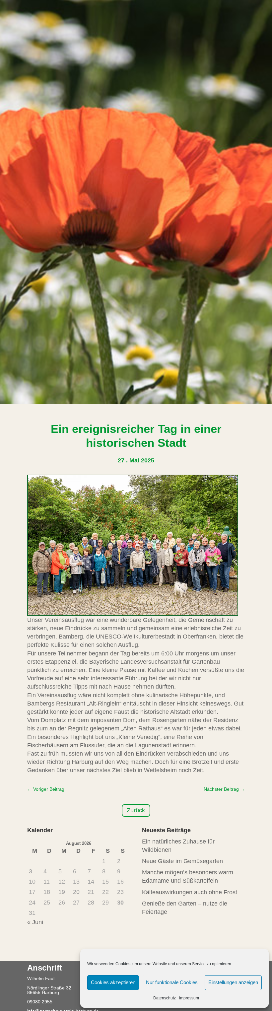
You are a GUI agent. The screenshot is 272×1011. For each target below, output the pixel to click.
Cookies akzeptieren (113, 982)
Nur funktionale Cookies (172, 982)
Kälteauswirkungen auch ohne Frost (189, 892)
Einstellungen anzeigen (233, 982)
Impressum (189, 998)
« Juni (35, 922)
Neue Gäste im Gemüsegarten (182, 861)
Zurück (136, 810)
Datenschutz (164, 998)
